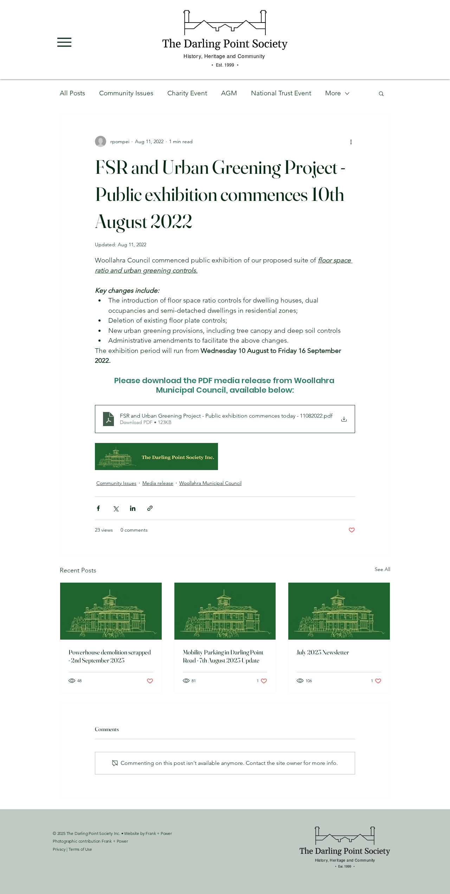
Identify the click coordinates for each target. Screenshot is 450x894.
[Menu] (64, 42)
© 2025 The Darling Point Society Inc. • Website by (99, 833)
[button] (381, 93)
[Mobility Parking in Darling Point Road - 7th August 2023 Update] (225, 611)
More (333, 93)
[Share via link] (150, 508)
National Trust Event (281, 93)
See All (382, 569)
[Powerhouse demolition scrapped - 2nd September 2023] (111, 611)
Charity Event (187, 93)
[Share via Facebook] (98, 508)
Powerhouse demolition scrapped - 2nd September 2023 (110, 656)
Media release (157, 483)
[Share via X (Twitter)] (115, 508)
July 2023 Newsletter (323, 652)
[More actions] (351, 141)
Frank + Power (159, 833)
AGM (229, 93)
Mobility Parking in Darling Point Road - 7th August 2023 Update (223, 656)
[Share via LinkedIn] (132, 508)
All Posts (72, 93)
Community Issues (126, 93)
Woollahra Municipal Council (210, 483)
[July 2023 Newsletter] (339, 611)
